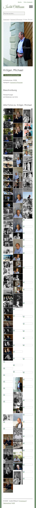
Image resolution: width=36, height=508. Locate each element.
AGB (13, 503)
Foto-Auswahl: (28, 2)
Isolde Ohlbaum (13, 7)
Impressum (22, 501)
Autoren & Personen (16, 19)
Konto (20, 2)
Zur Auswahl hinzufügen (12, 75)
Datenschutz (7, 503)
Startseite (6, 19)
